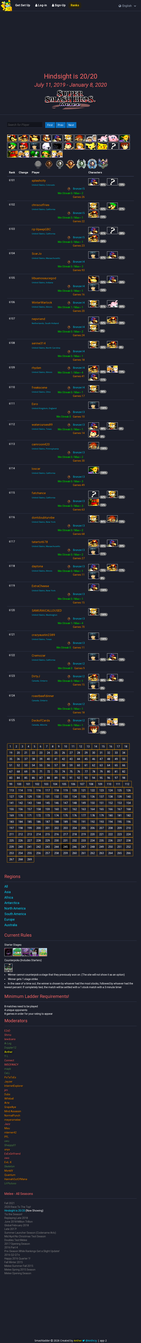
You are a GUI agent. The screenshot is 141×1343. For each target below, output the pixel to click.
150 (92, 802)
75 (71, 771)
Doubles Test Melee (15, 1240)
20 (18, 752)
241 (29, 846)
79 (101, 771)
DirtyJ (36, 676)
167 (119, 809)
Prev (61, 125)
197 (11, 828)
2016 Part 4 (11, 1247)
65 (116, 765)
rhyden (36, 368)
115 (29, 790)
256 (38, 853)
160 (56, 809)
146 (56, 802)
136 (92, 796)
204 (74, 828)
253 (11, 853)
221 (101, 834)
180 (110, 815)
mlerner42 (10, 1132)
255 (29, 853)
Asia (7, 892)
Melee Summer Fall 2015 (18, 1265)
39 (40, 759)
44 (78, 759)
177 (83, 815)
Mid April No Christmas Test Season (25, 1236)
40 (48, 759)
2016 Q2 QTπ (12, 1254)
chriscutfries (40, 205)
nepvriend (38, 319)
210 (128, 828)
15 (103, 746)
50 (123, 759)
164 (92, 809)
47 (101, 759)
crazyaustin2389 (43, 635)
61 (86, 765)
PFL (6, 1136)
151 (101, 802)
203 (65, 828)
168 (128, 809)
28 (78, 752)
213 (29, 834)
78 (93, 771)
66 (123, 765)
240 (20, 846)
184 (20, 821)
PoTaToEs (10, 1077)
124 (110, 790)
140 (128, 796)
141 (11, 802)
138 (110, 796)
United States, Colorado (43, 185)
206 (92, 828)
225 (11, 840)
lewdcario (10, 1039)
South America (15, 914)
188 (56, 821)
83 (10, 777)
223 (119, 834)
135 (83, 796)
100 (19, 784)
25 (56, 752)
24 (48, 752)
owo (6, 1158)
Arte (7, 1102)
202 (56, 828)
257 (47, 853)
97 (116, 777)
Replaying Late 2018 (16, 1217)
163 (83, 809)
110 (109, 784)
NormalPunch (12, 1115)
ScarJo (37, 253)
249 (101, 846)
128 (20, 796)
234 (92, 840)
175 (65, 815)
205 (83, 828)
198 (20, 828)
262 (92, 853)
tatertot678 (40, 542)
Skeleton (9, 1166)
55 (40, 765)
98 (123, 777)
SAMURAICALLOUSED (47, 610)
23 (40, 752)
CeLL (7, 1073)
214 (38, 834)
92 (78, 777)
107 (82, 784)
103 (46, 784)
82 (123, 771)
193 (101, 821)
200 (38, 828)
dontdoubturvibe (43, 517)
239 (11, 846)
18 (125, 746)
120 (74, 790)
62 (93, 765)
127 (11, 796)
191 (83, 821)
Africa (8, 897)
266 (128, 853)
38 (33, 759)
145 (47, 802)
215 (47, 834)
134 (74, 796)
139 (119, 796)
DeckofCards (41, 720)
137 (101, 796)
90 (63, 777)
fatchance (39, 493)
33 (116, 752)
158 (38, 809)
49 (116, 759)
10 (65, 746)
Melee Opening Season (17, 1273)
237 (119, 840)
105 (64, 784)
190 (74, 821)
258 (56, 853)
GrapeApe (10, 1107)
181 (119, 815)
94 (93, 777)
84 (18, 777)
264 (110, 853)
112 (127, 784)
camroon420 (41, 444)
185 (29, 821)
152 (110, 802)
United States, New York (43, 522)
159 (47, 809)
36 (18, 759)
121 (83, 790)
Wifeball (9, 1098)
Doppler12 (10, 1047)
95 (101, 777)
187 (47, 821)
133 (65, 796)
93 (86, 777)
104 (55, 784)
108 (91, 784)
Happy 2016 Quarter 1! (17, 1258)
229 (47, 840)
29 (86, 752)
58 (63, 765)
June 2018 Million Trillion (18, 1221)
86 (33, 777)
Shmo (7, 1034)
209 (119, 828)
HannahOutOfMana (15, 1179)
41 (56, 759)
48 (108, 759)
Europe (9, 919)
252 (128, 846)
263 (101, 853)
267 (11, 859)
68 (18, 771)
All (6, 886)
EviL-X (8, 1162)
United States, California (43, 209)
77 (86, 771)
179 (101, 815)
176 (74, 815)
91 (71, 777)
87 (40, 777)
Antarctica (11, 903)
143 (29, 802)
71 (40, 771)
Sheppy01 (10, 1145)
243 (47, 846)
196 (128, 821)
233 (83, 840)
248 (92, 846)
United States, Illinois (42, 306)
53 (25, 765)
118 (56, 790)
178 (92, 815)
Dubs (7, 1094)
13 (88, 746)
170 (20, 815)
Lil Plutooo (10, 1183)
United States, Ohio (41, 391)
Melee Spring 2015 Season (19, 1269)
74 (63, 771)
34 (123, 752)
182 (128, 815)
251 (119, 846)
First (50, 125)
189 (65, 821)
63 (101, 765)
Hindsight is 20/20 (14, 1210)
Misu (7, 1128)
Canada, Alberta (39, 724)
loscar (36, 469)
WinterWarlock (42, 302)
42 (63, 759)
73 (56, 771)
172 (38, 815)
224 (128, 834)
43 (71, 759)
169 (11, 815)
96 (108, 777)
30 (93, 752)
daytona (37, 566)
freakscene (39, 387)
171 (29, 815)
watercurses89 (42, 424)
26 (63, 752)
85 (25, 777)
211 (11, 834)
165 (101, 809)
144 (38, 802)
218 (74, 834)
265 (119, 853)
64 (108, 765)
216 (56, 834)
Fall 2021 (9, 1203)
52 (18, 765)
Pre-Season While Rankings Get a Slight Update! (31, 1251)
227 (29, 840)
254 (20, 853)
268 (20, 859)
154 (128, 802)
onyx (7, 1149)
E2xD (7, 1030)
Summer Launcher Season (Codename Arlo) (30, 1232)
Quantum (9, 1174)
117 (47, 790)
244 (56, 846)
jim (6, 1090)
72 (48, 771)
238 (128, 840)
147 (65, 802)
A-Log (7, 1043)
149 (83, 802)
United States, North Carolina (46, 347)
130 (38, 796)
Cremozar (39, 655)
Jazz (7, 1124)
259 (65, 853)
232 (74, 840)
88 (48, 777)
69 (25, 771)
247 (83, 846)
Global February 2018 (16, 1225)
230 (56, 840)
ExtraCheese (40, 586)
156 (20, 809)
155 (11, 809)
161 (65, 809)
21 (25, 752)
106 (73, 784)
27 (71, 752)
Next (71, 125)
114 (20, 790)
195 (119, 821)
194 (110, 821)
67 (10, 771)
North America (15, 908)
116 (38, 790)
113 (11, 790)
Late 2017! (10, 1229)
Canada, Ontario (40, 680)
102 (37, 784)
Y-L (6, 1056)
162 (74, 809)
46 (93, 759)
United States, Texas (42, 429)
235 (101, 840)
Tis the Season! (13, 1214)
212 (20, 834)
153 (119, 802)
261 (83, 853)
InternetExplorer (13, 1085)
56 (48, 765)
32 (108, 752)
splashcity (39, 180)
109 (100, 784)
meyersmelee (12, 1119)
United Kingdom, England (44, 408)
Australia (10, 925)
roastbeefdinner (43, 696)
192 (92, 821)
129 (29, 796)
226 (20, 840)
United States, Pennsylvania (45, 448)
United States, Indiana (42, 282)
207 (101, 828)
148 (74, 802)
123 (101, 790)
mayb (7, 1068)
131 (47, 796)
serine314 (39, 343)
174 (56, 815)
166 (110, 809)
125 (119, 790)
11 (73, 746)
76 (78, 771)
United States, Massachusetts (46, 258)
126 (128, 790)
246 (74, 846)
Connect (9, 1060)
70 (33, 771)
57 (56, 765)
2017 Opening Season (17, 1243)
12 (80, 746)
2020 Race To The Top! (17, 1206)
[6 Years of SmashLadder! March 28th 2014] (6, 5)
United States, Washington (44, 614)
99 (10, 784)
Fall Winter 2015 (13, 1262)
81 (116, 771)
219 (83, 834)
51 (10, 765)
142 (20, 802)
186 (38, 821)
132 (56, 796)
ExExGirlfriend (12, 1153)
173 (47, 815)
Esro (35, 404)
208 (110, 828)
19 (10, 752)
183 (11, 821)
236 (110, 840)
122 (92, 790)
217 (65, 834)
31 (101, 752)
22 (33, 752)
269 (29, 859)
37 (25, 759)
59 (71, 765)
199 (29, 828)
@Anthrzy (91, 1340)
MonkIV (8, 1170)
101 (28, 784)
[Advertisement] (70, 39)
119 (65, 790)
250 (110, 846)
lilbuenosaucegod (44, 278)
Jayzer (8, 1081)
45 (86, 759)
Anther (8, 1051)
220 (92, 834)
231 (65, 840)
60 (78, 765)
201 (47, 828)
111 (118, 784)
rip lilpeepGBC (41, 229)
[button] (127, 6)
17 (118, 746)
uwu (6, 1141)
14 (95, 746)
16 (110, 746)
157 (29, 809)
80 (108, 771)
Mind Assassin (12, 1111)
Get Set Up (22, 5)
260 (74, 853)
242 (38, 846)
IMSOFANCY (11, 1064)
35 (10, 759)
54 (33, 765)
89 (56, 777)
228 (38, 840)
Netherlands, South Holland (45, 323)
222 (110, 834)
